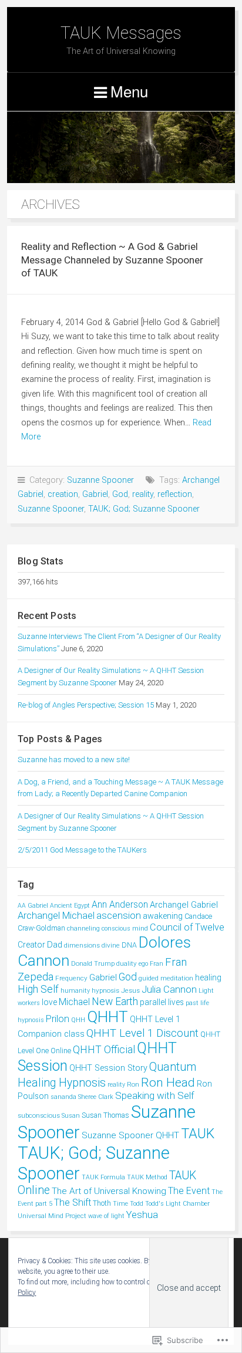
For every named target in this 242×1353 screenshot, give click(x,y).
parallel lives (162, 1002)
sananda (63, 1097)
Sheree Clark (95, 1097)
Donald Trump (93, 963)
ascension (118, 915)
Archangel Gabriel (184, 904)
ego (143, 964)
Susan (71, 1115)
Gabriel (95, 494)
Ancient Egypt (70, 905)
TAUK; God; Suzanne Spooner (144, 509)
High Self (38, 989)
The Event (189, 1190)
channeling (83, 928)
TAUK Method (147, 1177)
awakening (163, 916)
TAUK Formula (103, 1177)
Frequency (71, 978)
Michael (74, 1001)
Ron (133, 1084)
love (49, 1002)
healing (208, 977)
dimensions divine (92, 945)
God (120, 494)
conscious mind (125, 928)
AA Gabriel (33, 905)
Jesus (130, 990)
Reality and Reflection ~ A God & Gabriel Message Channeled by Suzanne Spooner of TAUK (112, 260)
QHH (78, 1020)
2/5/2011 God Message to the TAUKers (82, 849)
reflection (174, 494)
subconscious (39, 1115)
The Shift (72, 1202)
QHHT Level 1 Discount (142, 1033)
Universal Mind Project (52, 1216)
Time (120, 1203)
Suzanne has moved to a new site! (74, 759)
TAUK (197, 1133)
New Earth (115, 1001)
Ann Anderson (120, 904)
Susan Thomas (105, 1115)
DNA (129, 945)
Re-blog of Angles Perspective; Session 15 (86, 705)
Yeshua (142, 1214)
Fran (156, 964)
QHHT (107, 1017)
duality (126, 963)
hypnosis (105, 990)
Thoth (102, 1203)
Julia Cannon (169, 989)
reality (142, 494)
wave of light (106, 1216)
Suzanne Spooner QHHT (130, 1135)
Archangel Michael (56, 915)
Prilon (57, 1018)
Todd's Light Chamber (177, 1203)
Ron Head (168, 1082)
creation (63, 494)
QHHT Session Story (108, 1068)
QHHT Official (104, 1050)
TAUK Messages (121, 33)
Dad (54, 944)
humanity (75, 991)
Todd (136, 1203)
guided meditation (166, 978)
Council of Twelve (187, 927)
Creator (31, 944)
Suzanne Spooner (100, 480)
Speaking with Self (154, 1095)
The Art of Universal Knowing (109, 1191)
